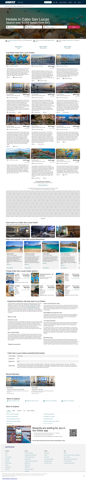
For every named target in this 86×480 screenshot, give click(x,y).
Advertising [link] (7, 469)
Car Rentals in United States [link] (30, 457)
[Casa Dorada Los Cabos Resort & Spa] (43, 164)
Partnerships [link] (7, 459)
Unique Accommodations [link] (29, 469)
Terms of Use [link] (46, 457)
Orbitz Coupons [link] (27, 465)
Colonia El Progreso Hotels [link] (48, 414)
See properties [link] (10, 267)
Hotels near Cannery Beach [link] (12, 416)
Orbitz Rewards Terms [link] (48, 461)
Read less (9, 264)
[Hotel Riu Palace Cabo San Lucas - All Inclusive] (68, 68)
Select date (11, 27)
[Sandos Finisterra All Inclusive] (68, 164)
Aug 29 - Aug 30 (43, 46)
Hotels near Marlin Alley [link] (48, 423)
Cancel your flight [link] (67, 457)
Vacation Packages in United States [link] (31, 461)
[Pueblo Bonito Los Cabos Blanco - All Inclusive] (43, 131)
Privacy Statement (6, 478)
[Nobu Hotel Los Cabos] (18, 131)
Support (70, 2)
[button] (43, 406)
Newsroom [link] (7, 461)
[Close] (84, 475)
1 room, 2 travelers (50, 27)
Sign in (79, 2)
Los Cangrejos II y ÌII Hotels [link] (49, 416)
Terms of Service (13, 478)
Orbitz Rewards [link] (8, 467)
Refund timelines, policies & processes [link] (70, 459)
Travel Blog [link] (27, 471)
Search (74, 27)
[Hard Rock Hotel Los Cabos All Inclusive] (68, 98)
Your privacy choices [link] (48, 463)
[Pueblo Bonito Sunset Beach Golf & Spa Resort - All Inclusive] (43, 98)
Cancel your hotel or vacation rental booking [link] (71, 455)
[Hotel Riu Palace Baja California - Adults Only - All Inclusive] (43, 68)
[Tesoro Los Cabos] (68, 131)
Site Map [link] (6, 465)
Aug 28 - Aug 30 (67, 46)
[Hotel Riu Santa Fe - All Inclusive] (18, 68)
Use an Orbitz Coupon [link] (68, 461)
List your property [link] (8, 457)
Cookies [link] (45, 455)
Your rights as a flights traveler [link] (69, 463)
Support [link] (65, 453)
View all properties (43, 185)
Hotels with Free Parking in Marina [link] (13, 421)
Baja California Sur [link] (20, 6)
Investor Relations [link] (8, 463)
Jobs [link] (6, 455)
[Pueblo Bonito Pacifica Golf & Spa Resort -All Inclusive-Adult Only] (18, 98)
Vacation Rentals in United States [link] (30, 455)
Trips (75, 2)
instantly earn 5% (70, 40)
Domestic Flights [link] (28, 459)
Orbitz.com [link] (7, 6)
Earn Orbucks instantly (12, 40)
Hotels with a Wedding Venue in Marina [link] (51, 421)
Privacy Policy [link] (46, 453)
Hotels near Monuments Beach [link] (12, 414)
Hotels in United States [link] (29, 453)
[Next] (80, 255)
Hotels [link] (11, 6)
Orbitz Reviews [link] (27, 463)
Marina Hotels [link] (9, 423)
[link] (16, 401)
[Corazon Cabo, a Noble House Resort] (18, 164)
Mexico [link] (15, 6)
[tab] (8, 410)
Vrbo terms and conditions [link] (48, 459)
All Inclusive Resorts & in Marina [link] (12, 418)
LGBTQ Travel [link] (27, 467)
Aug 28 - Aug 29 (18, 46)
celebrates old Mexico (31, 306)
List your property (63, 2)
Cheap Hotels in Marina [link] (48, 418)
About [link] (6, 453)
